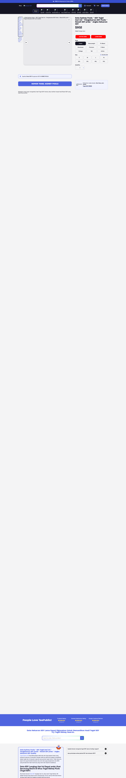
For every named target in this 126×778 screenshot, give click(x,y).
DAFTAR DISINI (83, 36)
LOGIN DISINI (98, 36)
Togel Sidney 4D (24, 755)
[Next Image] (69, 43)
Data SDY (32, 773)
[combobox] (58, 5)
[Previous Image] (26, 43)
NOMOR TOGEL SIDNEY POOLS (45, 84)
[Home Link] (28, 5)
